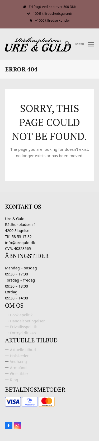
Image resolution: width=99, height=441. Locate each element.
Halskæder (19, 355)
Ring (14, 379)
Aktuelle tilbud (23, 349)
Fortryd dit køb (23, 332)
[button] (91, 44)
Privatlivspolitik (23, 326)
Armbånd (18, 367)
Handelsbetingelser (27, 320)
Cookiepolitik (21, 314)
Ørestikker (19, 373)
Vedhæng (18, 361)
